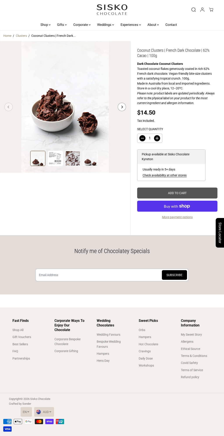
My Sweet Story (191, 334)
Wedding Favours (108, 334)
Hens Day (103, 360)
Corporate (81, 25)
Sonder (26, 403)
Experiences (130, 25)
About (152, 25)
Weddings (104, 25)
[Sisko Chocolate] (112, 9)
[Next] (122, 107)
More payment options (177, 217)
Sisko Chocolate (40, 399)
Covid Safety (189, 363)
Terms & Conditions (194, 356)
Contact (171, 25)
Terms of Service (192, 370)
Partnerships (21, 358)
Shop (44, 25)
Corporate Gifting (66, 351)
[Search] (194, 10)
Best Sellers (20, 344)
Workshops (146, 365)
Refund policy (190, 377)
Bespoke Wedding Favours (109, 344)
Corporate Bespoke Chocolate (67, 341)
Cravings (145, 351)
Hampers (103, 353)
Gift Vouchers (21, 337)
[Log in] (202, 10)
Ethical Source (190, 349)
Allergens (187, 341)
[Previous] (8, 107)
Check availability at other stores (165, 175)
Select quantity (150, 129)
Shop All (17, 330)
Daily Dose (146, 358)
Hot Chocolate (148, 344)
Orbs (142, 330)
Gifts (61, 25)
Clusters (21, 35)
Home (7, 35)
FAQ (15, 351)
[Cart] (211, 10)
